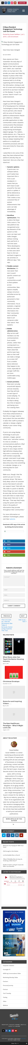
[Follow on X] (2, 3)
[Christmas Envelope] (14, 672)
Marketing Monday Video (10, 977)
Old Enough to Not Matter (10, 851)
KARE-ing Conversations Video (12, 973)
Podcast (5, 989)
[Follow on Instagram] (12, 3)
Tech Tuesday (7, 993)
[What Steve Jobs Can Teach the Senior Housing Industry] (14, 646)
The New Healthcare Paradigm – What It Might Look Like (13, 725)
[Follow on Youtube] (15, 3)
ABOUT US (23, 1024)
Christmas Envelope (11, 681)
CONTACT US (11, 1026)
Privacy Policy (23, 1038)
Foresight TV (6, 969)
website (12, 519)
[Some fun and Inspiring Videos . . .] (14, 692)
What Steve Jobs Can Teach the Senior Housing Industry (13, 659)
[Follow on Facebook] (6, 3)
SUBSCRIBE (22, 3)
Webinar (5, 1005)
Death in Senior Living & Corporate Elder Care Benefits (13, 865)
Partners (5, 981)
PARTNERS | (18, 1024)
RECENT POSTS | (5, 1024)
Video (4, 1001)
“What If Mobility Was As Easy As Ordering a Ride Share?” (12, 860)
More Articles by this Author (14, 819)
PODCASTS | (12, 1024)
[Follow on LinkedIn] (9, 3)
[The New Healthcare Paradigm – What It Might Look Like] (14, 714)
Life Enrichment (13, 37)
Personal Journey (8, 985)
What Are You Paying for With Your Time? (13, 846)
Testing (5, 997)
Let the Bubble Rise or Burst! (11, 855)
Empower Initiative (8, 965)
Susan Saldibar (15, 34)
